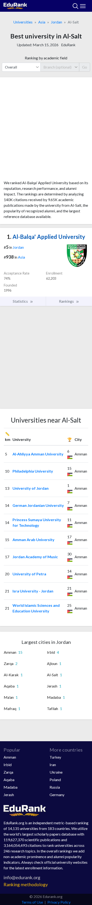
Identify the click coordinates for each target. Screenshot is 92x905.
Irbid (8, 764)
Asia (41, 22)
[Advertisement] (46, 130)
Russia (55, 787)
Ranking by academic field (46, 58)
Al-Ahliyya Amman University (38, 454)
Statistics (21, 301)
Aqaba (9, 779)
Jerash (9, 794)
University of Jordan (31, 488)
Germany (57, 794)
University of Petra (29, 574)
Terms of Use (32, 902)
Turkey (55, 757)
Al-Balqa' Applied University (46, 236)
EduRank (68, 44)
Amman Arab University (33, 539)
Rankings (67, 301)
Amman (10, 757)
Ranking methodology (26, 884)
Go (84, 67)
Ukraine (56, 772)
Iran (53, 764)
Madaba (10, 787)
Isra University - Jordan (33, 591)
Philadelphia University (33, 471)
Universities (23, 22)
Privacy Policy (59, 902)
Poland (55, 779)
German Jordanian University (38, 505)
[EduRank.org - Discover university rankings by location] (15, 5)
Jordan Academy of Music (35, 556)
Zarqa (8, 772)
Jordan (56, 22)
